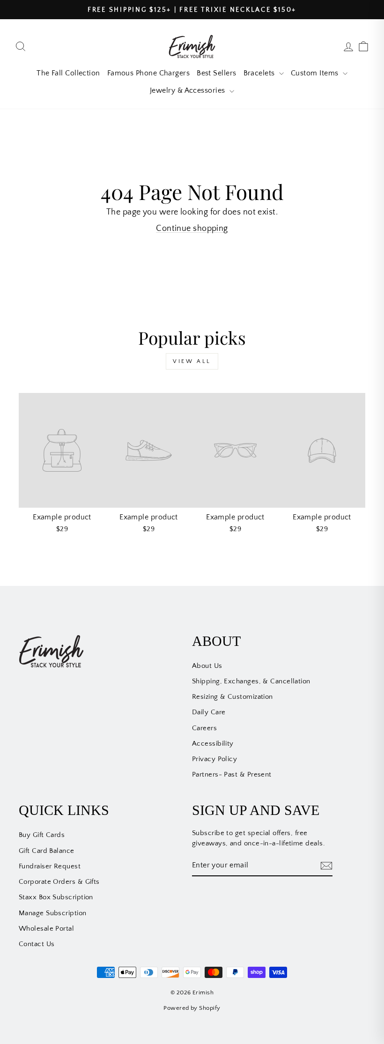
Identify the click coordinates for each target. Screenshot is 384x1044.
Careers (204, 728)
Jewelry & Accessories (188, 90)
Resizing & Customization (232, 697)
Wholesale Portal (46, 929)
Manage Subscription (53, 913)
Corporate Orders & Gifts (59, 882)
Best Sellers (216, 73)
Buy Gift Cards (42, 835)
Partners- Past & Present (232, 774)
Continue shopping (192, 228)
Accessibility (213, 744)
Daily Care (209, 712)
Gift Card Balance (46, 851)
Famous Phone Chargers (148, 73)
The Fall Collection (68, 73)
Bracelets (260, 73)
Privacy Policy (214, 759)
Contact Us (37, 944)
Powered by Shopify (191, 1008)
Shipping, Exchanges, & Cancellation (251, 681)
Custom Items (315, 73)
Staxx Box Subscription (56, 897)
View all (192, 361)
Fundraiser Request (50, 866)
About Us (207, 666)
